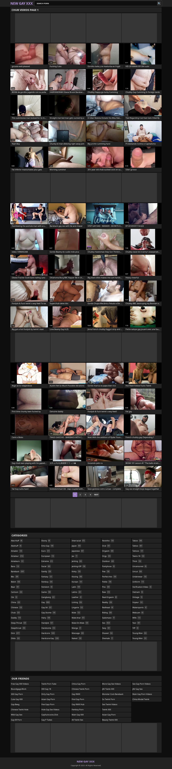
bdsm (15, 581)
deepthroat (18, 628)
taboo (137, 540)
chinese (16, 607)
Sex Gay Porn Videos (141, 684)
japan (76, 546)
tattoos (137, 551)
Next (96, 494)
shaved (107, 633)
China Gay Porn (78, 684)
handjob (47, 623)
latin (76, 587)
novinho (107, 540)
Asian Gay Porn (48, 699)
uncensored (139, 566)
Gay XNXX (76, 694)
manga (76, 628)
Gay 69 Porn (16, 720)
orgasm (107, 551)
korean (77, 581)
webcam (137, 612)
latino (76, 592)
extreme (47, 561)
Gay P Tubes (46, 720)
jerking (77, 561)
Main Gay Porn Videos (142, 694)
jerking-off (78, 566)
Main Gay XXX (78, 714)
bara (15, 566)
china (15, 602)
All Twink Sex (77, 720)
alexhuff (16, 546)
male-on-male (80, 623)
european (47, 556)
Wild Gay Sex (16, 714)
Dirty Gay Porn (47, 694)
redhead (107, 607)
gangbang (48, 597)
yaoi (136, 623)
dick (15, 633)
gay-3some (48, 612)
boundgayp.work (18, 689)
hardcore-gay (50, 638)
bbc (14, 576)
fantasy (46, 576)
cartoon (16, 592)
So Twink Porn (108, 699)
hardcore (48, 633)
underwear (139, 576)
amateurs (17, 561)
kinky (76, 571)
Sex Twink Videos (109, 704)
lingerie (77, 607)
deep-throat (18, 623)
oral (106, 546)
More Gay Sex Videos (111, 684)
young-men (139, 638)
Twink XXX (106, 709)
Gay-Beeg (15, 704)
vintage (137, 597)
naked (76, 638)
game (46, 592)
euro (45, 551)
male (76, 612)
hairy (45, 617)
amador (16, 551)
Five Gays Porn (47, 704)
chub (15, 612)
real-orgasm (109, 597)
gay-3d (46, 607)
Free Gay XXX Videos (20, 684)
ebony (45, 540)
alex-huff (16, 540)
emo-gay (47, 546)
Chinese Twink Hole (19, 709)
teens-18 (138, 556)
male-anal (78, 617)
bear (15, 587)
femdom (46, 587)
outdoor (108, 561)
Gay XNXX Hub (78, 704)
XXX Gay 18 (46, 689)
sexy (106, 628)
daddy (16, 617)
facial (45, 566)
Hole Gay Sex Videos (50, 709)
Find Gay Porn (78, 699)
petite (106, 581)
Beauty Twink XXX (110, 720)
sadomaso (108, 617)
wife (136, 617)
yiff (135, 628)
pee (105, 571)
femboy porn (78, 709)
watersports (139, 607)
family (46, 571)
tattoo (137, 546)
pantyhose (108, 566)
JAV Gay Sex (137, 689)
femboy (46, 581)
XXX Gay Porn (17, 694)
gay (45, 602)
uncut (137, 571)
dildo (15, 638)
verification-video (141, 587)
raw (106, 592)
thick (136, 561)
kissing (77, 576)
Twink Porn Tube (48, 684)
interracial (78, 540)
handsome (48, 628)
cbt (14, 597)
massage (78, 633)
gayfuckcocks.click (49, 714)
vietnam (137, 592)
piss (106, 587)
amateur (17, 556)
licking (77, 602)
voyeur (137, 602)
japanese (78, 551)
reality (107, 602)
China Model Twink (140, 699)
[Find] (159, 3)
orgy (106, 556)
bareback (17, 571)
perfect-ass (109, 576)
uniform (138, 581)
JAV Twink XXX (108, 689)
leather (77, 597)
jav (74, 556)
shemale (107, 638)
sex (106, 623)
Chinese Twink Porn (80, 689)
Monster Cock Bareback (112, 694)
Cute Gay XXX (17, 699)
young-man (139, 633)
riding (107, 612)
